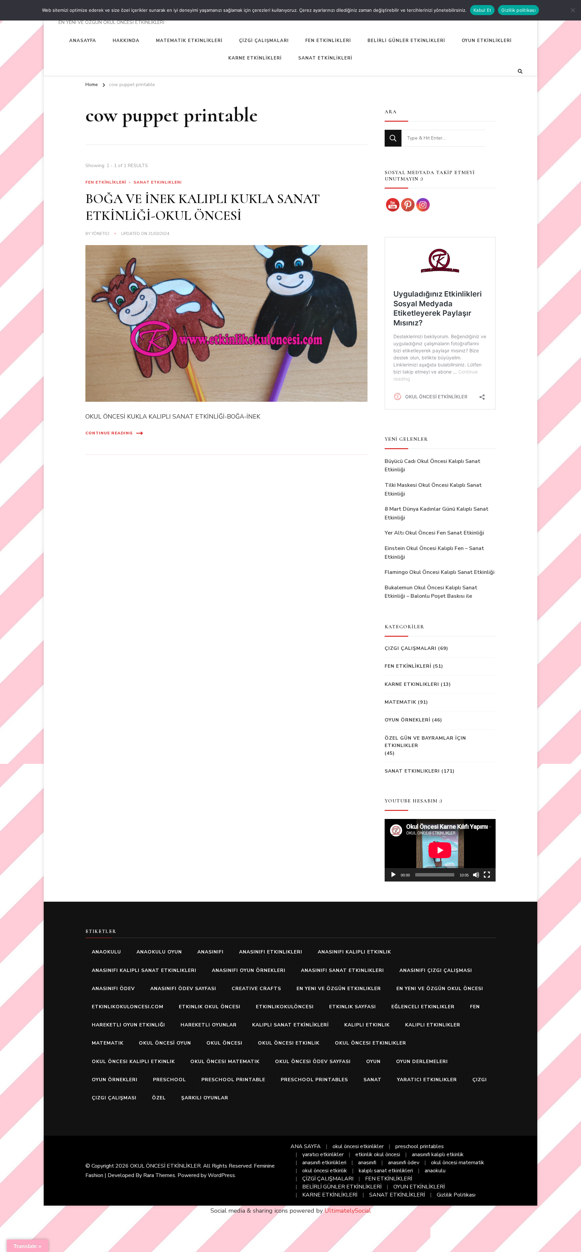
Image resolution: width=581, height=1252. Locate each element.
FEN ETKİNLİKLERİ (328, 41)
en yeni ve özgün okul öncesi (439, 988)
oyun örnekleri (115, 1080)
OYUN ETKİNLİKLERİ (487, 41)
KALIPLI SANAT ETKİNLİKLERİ (290, 1025)
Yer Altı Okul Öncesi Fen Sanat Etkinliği (434, 533)
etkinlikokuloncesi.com (127, 1007)
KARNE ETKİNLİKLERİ (255, 58)
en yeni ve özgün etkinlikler (339, 988)
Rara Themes (159, 1175)
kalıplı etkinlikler (432, 1025)
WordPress (221, 1175)
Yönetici (100, 233)
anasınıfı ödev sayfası (183, 988)
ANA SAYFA (305, 1146)
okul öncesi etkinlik (288, 1043)
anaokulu (106, 952)
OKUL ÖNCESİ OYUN (165, 1043)
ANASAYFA (82, 41)
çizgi (479, 1080)
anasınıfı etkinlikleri (270, 952)
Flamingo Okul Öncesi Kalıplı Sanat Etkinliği (440, 572)
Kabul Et (482, 10)
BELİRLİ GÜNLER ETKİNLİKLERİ (406, 41)
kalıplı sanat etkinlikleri (386, 1170)
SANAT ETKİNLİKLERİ (325, 58)
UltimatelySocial (347, 1211)
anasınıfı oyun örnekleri (248, 970)
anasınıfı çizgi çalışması (435, 970)
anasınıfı (210, 952)
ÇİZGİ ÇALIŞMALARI (264, 41)
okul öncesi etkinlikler (370, 1043)
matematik (107, 1043)
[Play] (393, 874)
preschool (169, 1080)
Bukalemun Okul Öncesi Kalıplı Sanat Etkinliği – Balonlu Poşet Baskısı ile (431, 592)
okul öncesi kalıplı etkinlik (133, 1061)
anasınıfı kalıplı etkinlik (354, 952)
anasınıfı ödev (113, 988)
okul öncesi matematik (225, 1061)
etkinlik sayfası (352, 1007)
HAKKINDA (126, 41)
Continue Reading (109, 433)
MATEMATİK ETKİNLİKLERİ (189, 41)
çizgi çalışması (114, 1098)
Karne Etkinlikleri (412, 684)
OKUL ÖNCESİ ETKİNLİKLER (165, 1166)
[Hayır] (572, 10)
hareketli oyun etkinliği (128, 1025)
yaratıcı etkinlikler (427, 1080)
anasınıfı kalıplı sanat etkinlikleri (144, 970)
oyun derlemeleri (422, 1061)
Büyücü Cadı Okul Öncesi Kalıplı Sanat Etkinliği (432, 466)
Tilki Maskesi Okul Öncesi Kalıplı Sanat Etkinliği (433, 489)
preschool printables (314, 1080)
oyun (373, 1061)
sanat (372, 1080)
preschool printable (233, 1080)
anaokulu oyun (159, 952)
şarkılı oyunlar (204, 1098)
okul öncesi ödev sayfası (313, 1061)
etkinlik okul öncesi (209, 1007)
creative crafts (256, 988)
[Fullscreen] (486, 874)
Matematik (400, 702)
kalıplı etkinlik (367, 1025)
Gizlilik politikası (518, 10)
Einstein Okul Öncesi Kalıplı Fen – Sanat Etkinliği (434, 553)
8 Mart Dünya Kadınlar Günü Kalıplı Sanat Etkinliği (437, 513)
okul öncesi (224, 1043)
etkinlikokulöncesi (285, 1007)
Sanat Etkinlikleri (157, 182)
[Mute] (476, 874)
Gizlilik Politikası (456, 1195)
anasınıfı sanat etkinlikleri (342, 970)
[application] (440, 850)
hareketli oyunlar (209, 1025)
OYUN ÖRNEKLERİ (407, 720)
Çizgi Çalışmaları (410, 648)
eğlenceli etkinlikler (423, 1007)
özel (159, 1098)
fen (475, 1007)
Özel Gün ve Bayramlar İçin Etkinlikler (425, 742)
